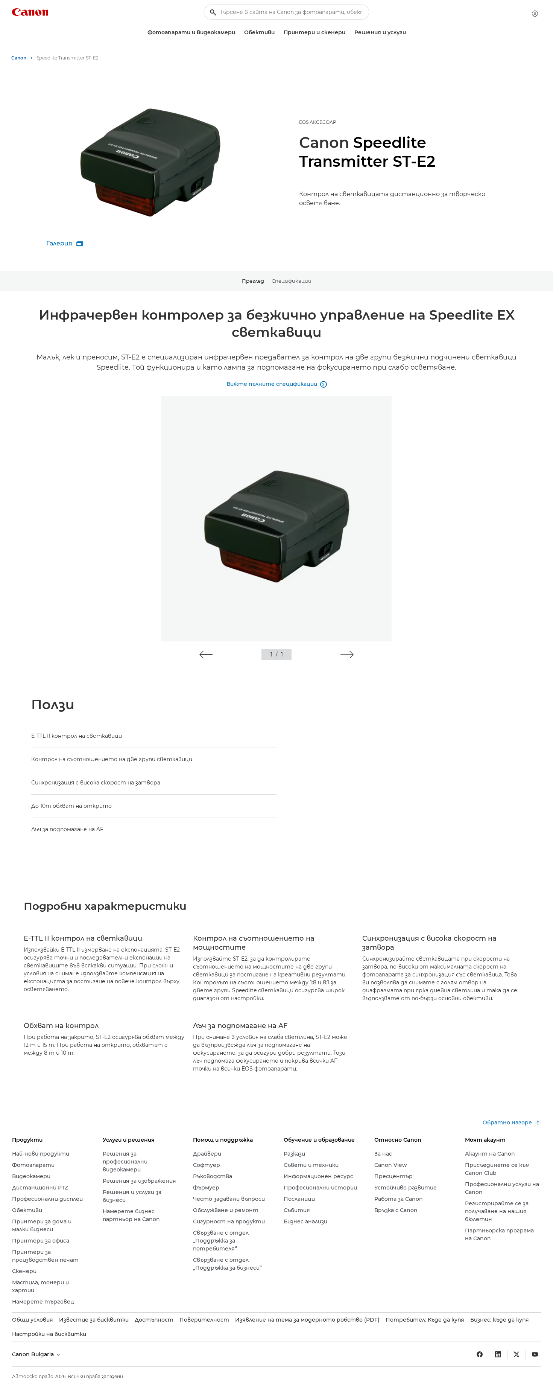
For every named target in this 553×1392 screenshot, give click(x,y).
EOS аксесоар (317, 122)
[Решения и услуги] (409, 33)
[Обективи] (278, 33)
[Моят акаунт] (535, 14)
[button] (206, 654)
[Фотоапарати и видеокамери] (238, 33)
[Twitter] (517, 1354)
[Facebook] (480, 1354)
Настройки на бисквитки (49, 1334)
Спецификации (291, 281)
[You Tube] (535, 1354)
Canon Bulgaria (33, 1354)
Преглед (253, 281)
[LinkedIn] (498, 1354)
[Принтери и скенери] (348, 33)
